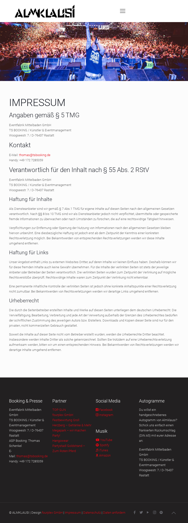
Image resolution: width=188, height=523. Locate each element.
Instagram (105, 415)
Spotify (104, 445)
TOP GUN (59, 410)
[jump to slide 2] (94, 75)
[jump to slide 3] (99, 75)
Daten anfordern (114, 512)
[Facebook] (134, 512)
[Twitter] (141, 512)
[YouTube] (148, 512)
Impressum (73, 512)
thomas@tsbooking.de (34, 155)
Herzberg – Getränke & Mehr (71, 425)
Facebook (105, 410)
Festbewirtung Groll (65, 420)
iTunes (103, 450)
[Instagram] (154, 512)
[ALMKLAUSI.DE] (44, 11)
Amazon (104, 455)
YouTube (105, 440)
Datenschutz (92, 512)
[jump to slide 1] (88, 75)
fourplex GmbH (62, 415)
